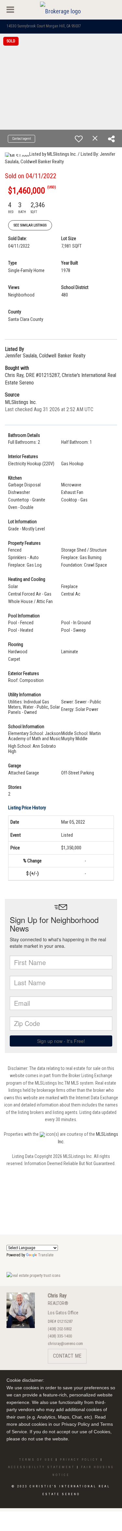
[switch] (79, 139)
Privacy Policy (79, 1459)
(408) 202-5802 (60, 1329)
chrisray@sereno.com (65, 1343)
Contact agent (21, 138)
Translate (45, 1255)
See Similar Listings (30, 225)
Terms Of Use (36, 1459)
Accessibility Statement (41, 1467)
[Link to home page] (61, 10)
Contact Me (67, 1356)
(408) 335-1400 (60, 1336)
